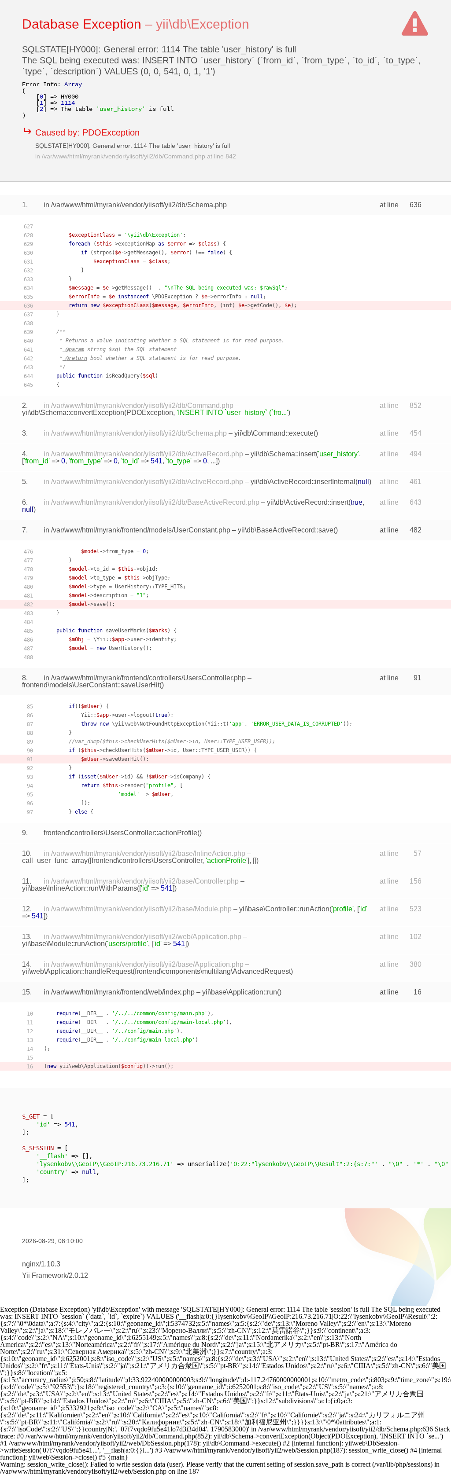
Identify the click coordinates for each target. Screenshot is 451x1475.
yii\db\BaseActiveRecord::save (285, 530)
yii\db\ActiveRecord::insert (307, 502)
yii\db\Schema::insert (283, 454)
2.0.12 (78, 1275)
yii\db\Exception (202, 24)
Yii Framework (44, 1275)
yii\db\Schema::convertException (73, 412)
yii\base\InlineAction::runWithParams (79, 888)
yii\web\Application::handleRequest (77, 971)
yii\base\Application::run (239, 992)
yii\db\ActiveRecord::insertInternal (303, 481)
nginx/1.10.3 (41, 1264)
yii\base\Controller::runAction (284, 909)
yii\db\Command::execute (274, 433)
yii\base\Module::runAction (63, 943)
